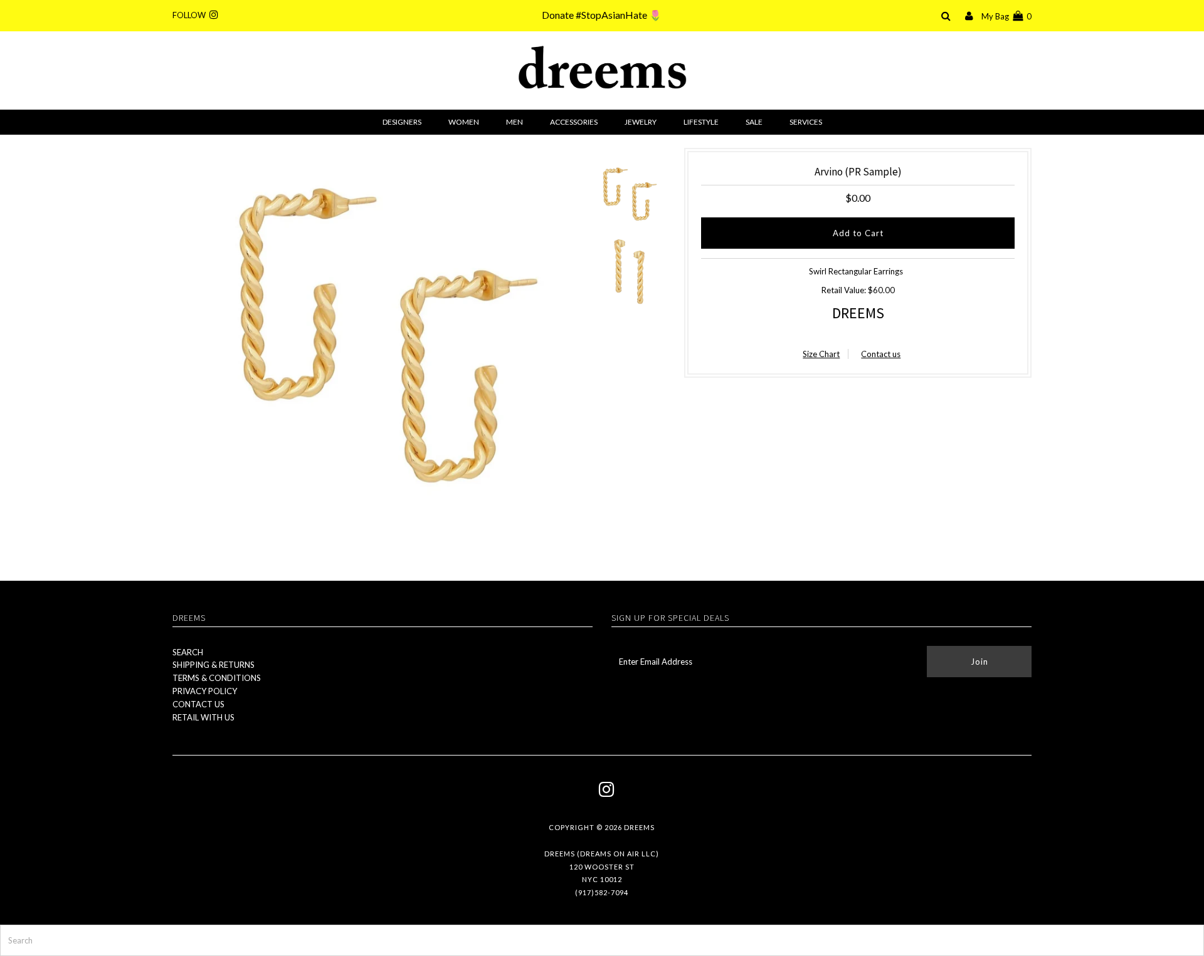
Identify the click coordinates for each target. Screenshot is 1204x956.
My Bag (1006, 16)
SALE (754, 122)
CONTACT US (198, 704)
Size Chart (821, 354)
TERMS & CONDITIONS (216, 678)
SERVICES (805, 122)
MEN (514, 122)
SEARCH (187, 652)
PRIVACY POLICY (204, 691)
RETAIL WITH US (203, 717)
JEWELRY (641, 122)
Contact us (880, 354)
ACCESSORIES (574, 122)
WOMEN (463, 122)
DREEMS (858, 313)
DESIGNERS (402, 122)
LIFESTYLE (701, 122)
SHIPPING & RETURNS (213, 665)
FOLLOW (190, 15)
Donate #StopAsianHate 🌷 (602, 15)
